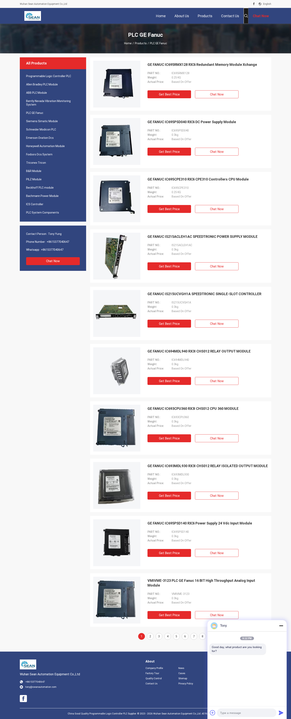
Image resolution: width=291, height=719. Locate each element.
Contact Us (152, 683)
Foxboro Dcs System (39, 154)
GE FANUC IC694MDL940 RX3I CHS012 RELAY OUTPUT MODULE (199, 351)
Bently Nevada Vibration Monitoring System (48, 102)
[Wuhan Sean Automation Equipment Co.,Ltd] (32, 15)
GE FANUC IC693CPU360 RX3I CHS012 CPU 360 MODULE (193, 408)
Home (128, 43)
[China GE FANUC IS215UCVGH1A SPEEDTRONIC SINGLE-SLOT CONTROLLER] (116, 313)
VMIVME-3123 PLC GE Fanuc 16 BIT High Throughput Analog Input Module (201, 582)
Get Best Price (169, 94)
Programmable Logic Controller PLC (48, 76)
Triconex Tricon (36, 162)
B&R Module (33, 171)
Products (141, 43)
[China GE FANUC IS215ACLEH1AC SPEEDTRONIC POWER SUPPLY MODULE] (116, 256)
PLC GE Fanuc (34, 112)
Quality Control (154, 678)
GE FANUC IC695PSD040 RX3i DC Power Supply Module (191, 122)
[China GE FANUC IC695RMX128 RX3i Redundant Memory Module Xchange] (116, 84)
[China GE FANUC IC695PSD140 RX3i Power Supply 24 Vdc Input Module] (116, 542)
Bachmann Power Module (42, 195)
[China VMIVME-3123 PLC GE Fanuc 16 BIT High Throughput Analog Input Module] (116, 600)
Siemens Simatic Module (42, 121)
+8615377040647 (58, 241)
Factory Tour (152, 673)
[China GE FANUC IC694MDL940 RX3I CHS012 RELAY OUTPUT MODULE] (116, 370)
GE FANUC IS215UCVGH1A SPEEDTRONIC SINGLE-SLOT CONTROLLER (204, 294)
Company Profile (154, 668)
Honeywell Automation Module (45, 146)
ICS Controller (34, 204)
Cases (181, 673)
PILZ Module (34, 179)
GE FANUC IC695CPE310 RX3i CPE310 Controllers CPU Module (198, 179)
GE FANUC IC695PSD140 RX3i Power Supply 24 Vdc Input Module (199, 523)
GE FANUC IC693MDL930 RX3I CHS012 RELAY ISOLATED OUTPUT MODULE (207, 466)
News (181, 668)
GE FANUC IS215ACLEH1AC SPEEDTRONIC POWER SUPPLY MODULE (202, 236)
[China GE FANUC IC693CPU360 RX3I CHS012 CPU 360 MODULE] (116, 428)
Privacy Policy (185, 683)
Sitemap (182, 678)
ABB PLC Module (36, 92)
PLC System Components (42, 212)
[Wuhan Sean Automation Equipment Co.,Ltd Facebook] (254, 4)
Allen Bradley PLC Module (42, 84)
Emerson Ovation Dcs (40, 137)
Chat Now (53, 261)
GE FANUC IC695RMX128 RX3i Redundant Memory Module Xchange (202, 64)
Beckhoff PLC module (40, 187)
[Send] (281, 712)
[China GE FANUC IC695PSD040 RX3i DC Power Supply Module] (116, 141)
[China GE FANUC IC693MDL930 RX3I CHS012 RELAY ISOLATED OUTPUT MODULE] (116, 485)
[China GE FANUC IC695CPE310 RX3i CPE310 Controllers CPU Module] (116, 198)
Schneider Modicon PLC (41, 129)
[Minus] (281, 625)
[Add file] (212, 712)
